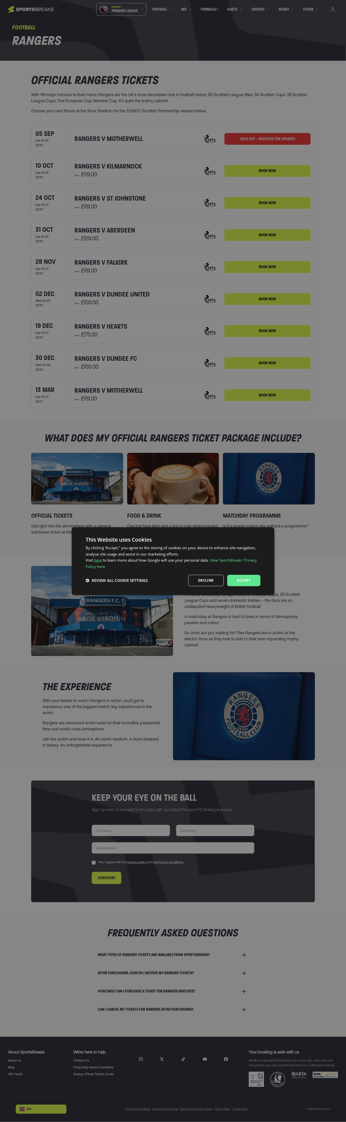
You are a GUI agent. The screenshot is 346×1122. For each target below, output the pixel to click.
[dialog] (173, 561)
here (98, 560)
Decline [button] (206, 580)
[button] (117, 580)
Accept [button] (244, 580)
